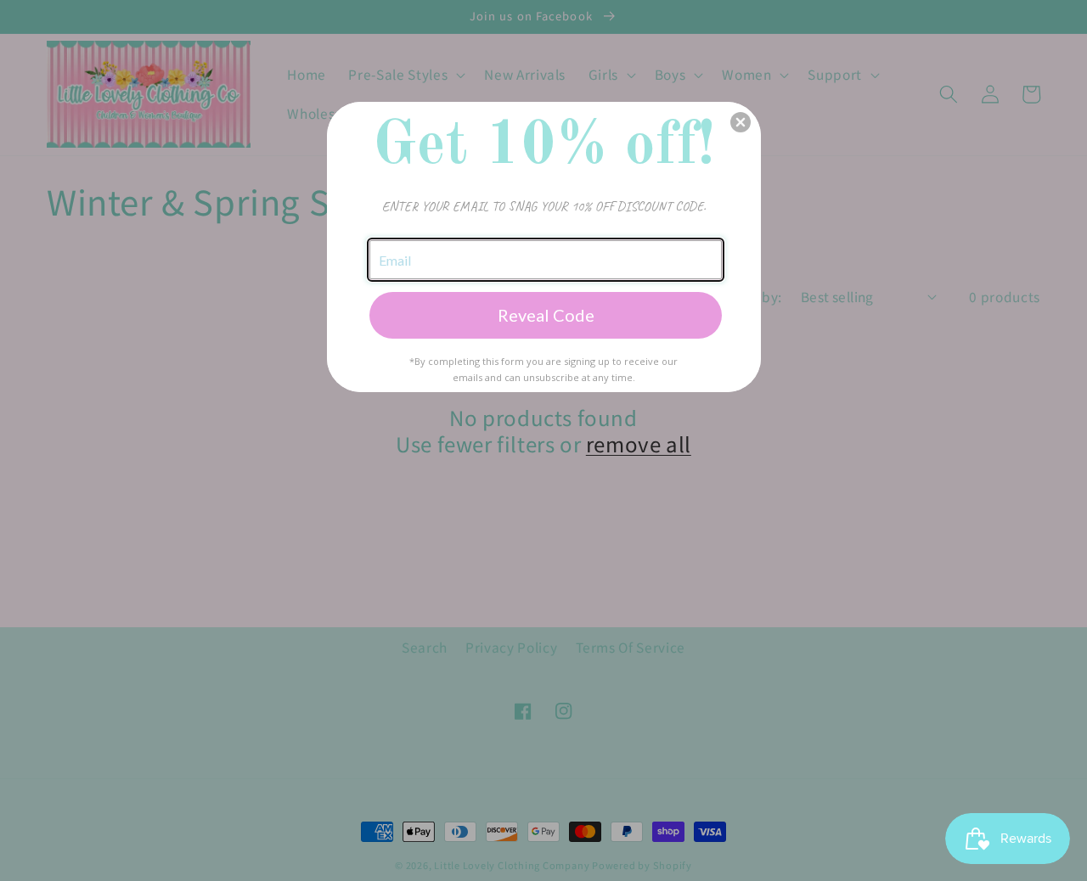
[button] (740, 122)
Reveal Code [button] (546, 315)
